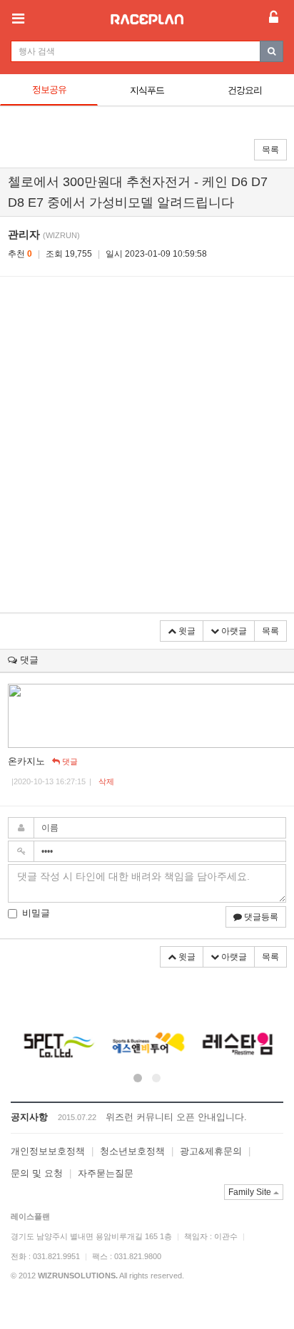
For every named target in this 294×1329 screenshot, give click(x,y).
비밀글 (36, 913)
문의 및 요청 (37, 1173)
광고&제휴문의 (211, 1151)
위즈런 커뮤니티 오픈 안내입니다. (176, 1117)
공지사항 (29, 1117)
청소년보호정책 (132, 1151)
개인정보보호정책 (48, 1151)
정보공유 (49, 89)
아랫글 (233, 631)
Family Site (250, 1192)
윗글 (186, 631)
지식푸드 (147, 90)
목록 (270, 150)
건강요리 (245, 90)
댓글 (69, 761)
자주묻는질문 (105, 1173)
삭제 (106, 781)
